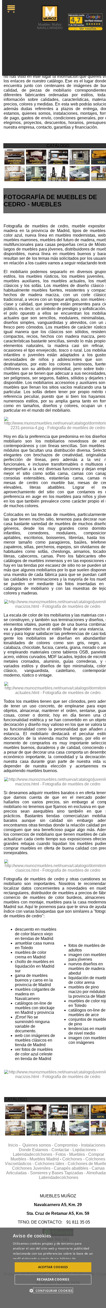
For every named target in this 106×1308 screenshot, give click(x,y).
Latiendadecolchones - (34, 1154)
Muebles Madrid (44, 1159)
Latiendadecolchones (58, 1177)
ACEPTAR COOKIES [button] (53, 1267)
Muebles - (78, 1154)
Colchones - (73, 1159)
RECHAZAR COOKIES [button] (53, 1279)
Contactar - (62, 1150)
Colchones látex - (51, 1163)
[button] (53, 1290)
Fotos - (62, 1154)
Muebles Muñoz (50, 26)
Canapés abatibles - (73, 1168)
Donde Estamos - (35, 1150)
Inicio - (15, 1145)
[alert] (53, 1268)
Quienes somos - (38, 1145)
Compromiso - (67, 1145)
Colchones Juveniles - (33, 1168)
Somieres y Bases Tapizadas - (58, 1173)
